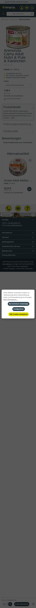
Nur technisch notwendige (18, 304)
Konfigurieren (19, 309)
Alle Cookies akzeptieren (19, 314)
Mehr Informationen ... (10, 299)
